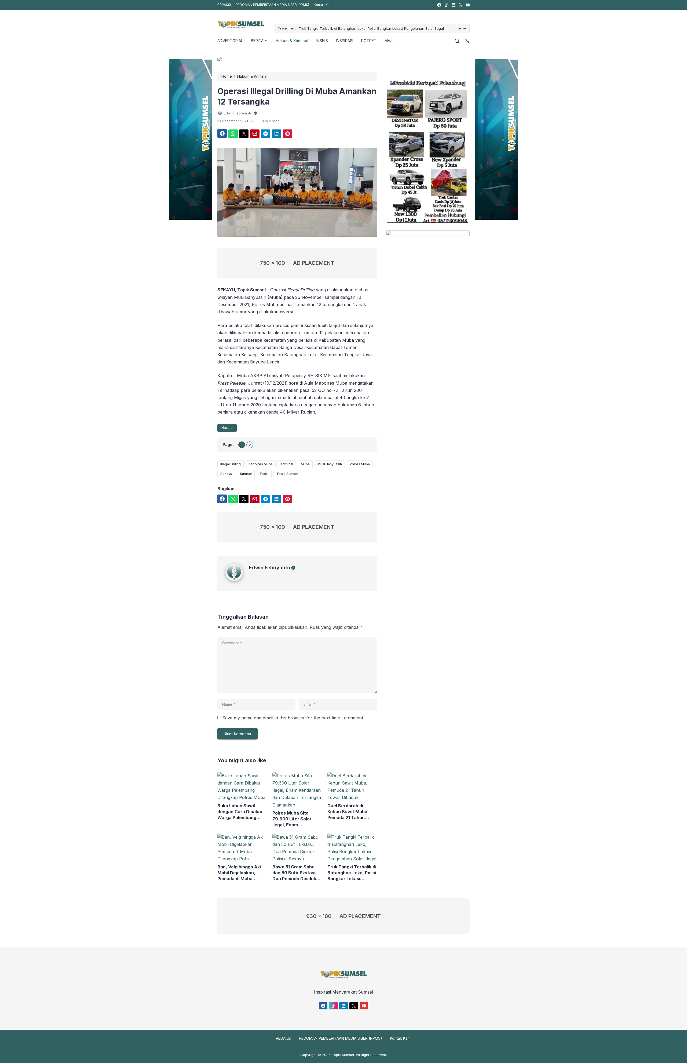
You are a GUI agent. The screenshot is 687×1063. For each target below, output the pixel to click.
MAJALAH (393, 40)
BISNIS (322, 40)
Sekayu (226, 474)
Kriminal (286, 464)
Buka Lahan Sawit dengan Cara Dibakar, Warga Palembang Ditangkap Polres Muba (240, 811)
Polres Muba (360, 464)
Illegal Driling (230, 464)
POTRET (369, 40)
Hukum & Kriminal (292, 40)
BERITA (257, 40)
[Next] (465, 29)
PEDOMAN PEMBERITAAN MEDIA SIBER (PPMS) (272, 5)
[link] (439, 5)
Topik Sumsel (287, 474)
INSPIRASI (344, 40)
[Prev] (460, 29)
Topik (264, 474)
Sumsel (246, 474)
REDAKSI (224, 5)
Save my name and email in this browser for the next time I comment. (293, 717)
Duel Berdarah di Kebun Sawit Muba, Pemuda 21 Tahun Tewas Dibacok (348, 811)
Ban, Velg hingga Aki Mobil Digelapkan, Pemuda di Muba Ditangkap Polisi (239, 873)
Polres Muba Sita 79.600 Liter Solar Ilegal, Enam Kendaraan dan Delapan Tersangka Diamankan (293, 819)
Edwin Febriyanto (269, 567)
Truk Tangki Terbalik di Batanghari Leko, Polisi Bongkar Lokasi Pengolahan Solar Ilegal (371, 28)
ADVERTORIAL (230, 40)
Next (225, 428)
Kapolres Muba (261, 464)
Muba (305, 464)
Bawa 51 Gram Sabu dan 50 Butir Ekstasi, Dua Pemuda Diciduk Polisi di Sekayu (294, 873)
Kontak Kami (323, 5)
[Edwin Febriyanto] (237, 579)
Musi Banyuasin (329, 464)
